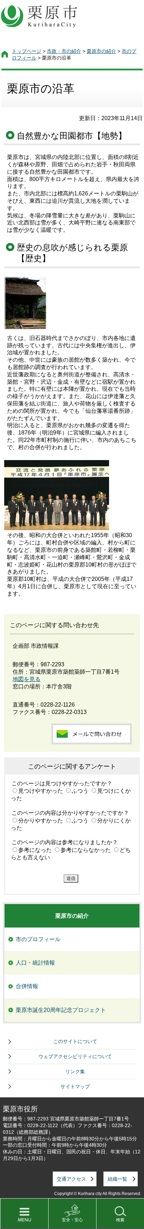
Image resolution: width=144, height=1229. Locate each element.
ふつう (80, 791)
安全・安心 (72, 1219)
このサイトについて (75, 1041)
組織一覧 (117, 1179)
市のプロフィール (38, 939)
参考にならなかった (85, 850)
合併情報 (27, 986)
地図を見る (27, 679)
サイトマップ (75, 1086)
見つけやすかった (40, 791)
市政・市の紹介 (64, 51)
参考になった (35, 850)
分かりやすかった (40, 821)
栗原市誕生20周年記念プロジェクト (61, 1010)
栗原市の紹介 (101, 51)
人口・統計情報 (35, 963)
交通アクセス (71, 1179)
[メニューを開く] (24, 1213)
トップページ (26, 51)
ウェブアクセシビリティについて (75, 1056)
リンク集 (75, 1071)
